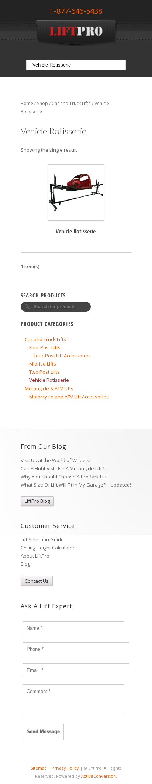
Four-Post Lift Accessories (62, 355)
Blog (25, 564)
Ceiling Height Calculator (48, 547)
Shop (42, 103)
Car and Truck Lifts (71, 103)
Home (27, 103)
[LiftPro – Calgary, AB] (76, 44)
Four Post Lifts (45, 347)
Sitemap (39, 768)
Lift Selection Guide (42, 539)
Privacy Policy (65, 768)
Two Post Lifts (44, 372)
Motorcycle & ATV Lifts (49, 388)
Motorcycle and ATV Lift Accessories (69, 396)
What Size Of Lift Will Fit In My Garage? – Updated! (76, 484)
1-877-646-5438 (76, 11)
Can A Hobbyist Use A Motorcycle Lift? (62, 468)
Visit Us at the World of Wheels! (55, 460)
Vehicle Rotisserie (49, 380)
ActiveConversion (98, 776)
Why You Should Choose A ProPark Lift (64, 476)
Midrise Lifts (42, 363)
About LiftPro (35, 555)
